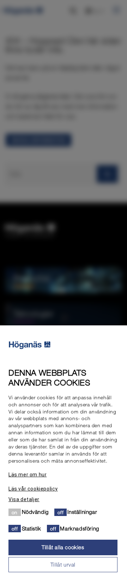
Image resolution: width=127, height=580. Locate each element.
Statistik (31, 528)
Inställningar (82, 512)
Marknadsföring (79, 528)
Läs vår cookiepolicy (33, 489)
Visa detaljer (24, 499)
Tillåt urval (62, 564)
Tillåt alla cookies (63, 547)
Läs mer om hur (27, 474)
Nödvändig (35, 512)
